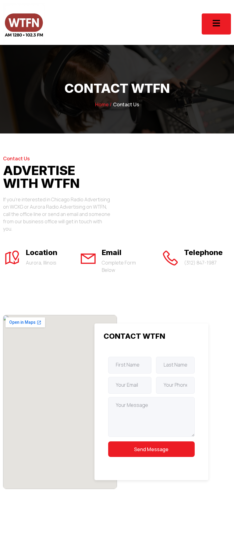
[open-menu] (216, 24)
